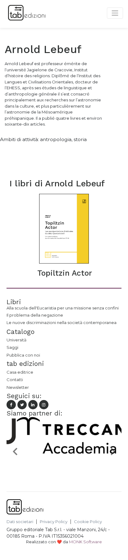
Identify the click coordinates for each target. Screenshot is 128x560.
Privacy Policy (53, 521)
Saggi (12, 347)
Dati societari (20, 521)
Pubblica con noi (23, 355)
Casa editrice (20, 372)
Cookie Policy (88, 521)
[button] (15, 451)
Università (16, 339)
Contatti (15, 379)
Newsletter (18, 387)
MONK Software (85, 541)
